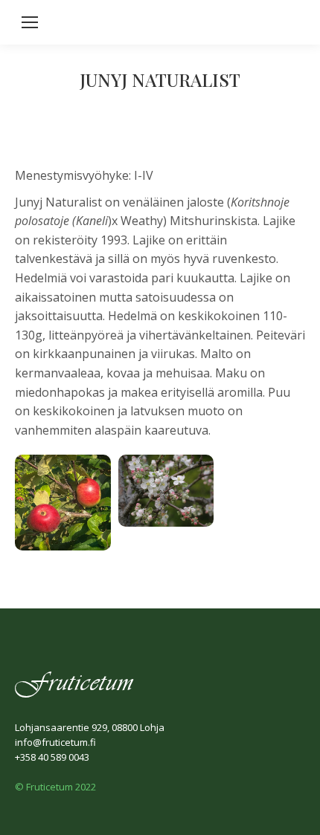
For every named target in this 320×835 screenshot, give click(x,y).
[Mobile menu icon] (30, 22)
